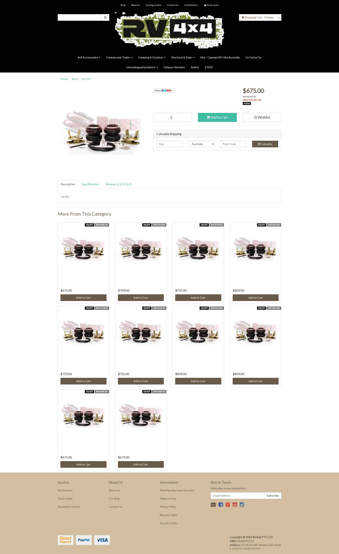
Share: (158, 90)
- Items (259, 17)
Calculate (266, 144)
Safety (195, 67)
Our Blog (114, 498)
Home (64, 79)
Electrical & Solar (181, 57)
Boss (75, 79)
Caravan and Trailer (118, 57)
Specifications (90, 184)
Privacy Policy (168, 506)
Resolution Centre (69, 506)
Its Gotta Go (253, 57)
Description (68, 184)
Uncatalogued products (141, 67)
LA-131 (86, 79)
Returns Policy (169, 515)
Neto (257, 548)
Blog (123, 5)
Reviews (111, 184)
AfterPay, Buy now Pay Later (177, 490)
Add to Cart (219, 117)
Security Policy (169, 523)
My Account (65, 490)
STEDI (209, 67)
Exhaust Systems (174, 67)
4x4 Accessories (88, 57)
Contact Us (172, 5)
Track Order (65, 498)
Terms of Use (168, 498)
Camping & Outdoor (151, 57)
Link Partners (191, 5)
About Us (135, 5)
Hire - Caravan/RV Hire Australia (220, 57)
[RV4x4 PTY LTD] (169, 29)
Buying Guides (153, 5)
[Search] (105, 17)
